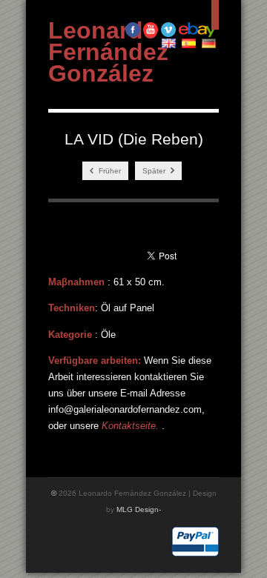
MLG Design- (138, 509)
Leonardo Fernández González (108, 52)
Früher (108, 171)
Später (155, 171)
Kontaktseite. (132, 425)
